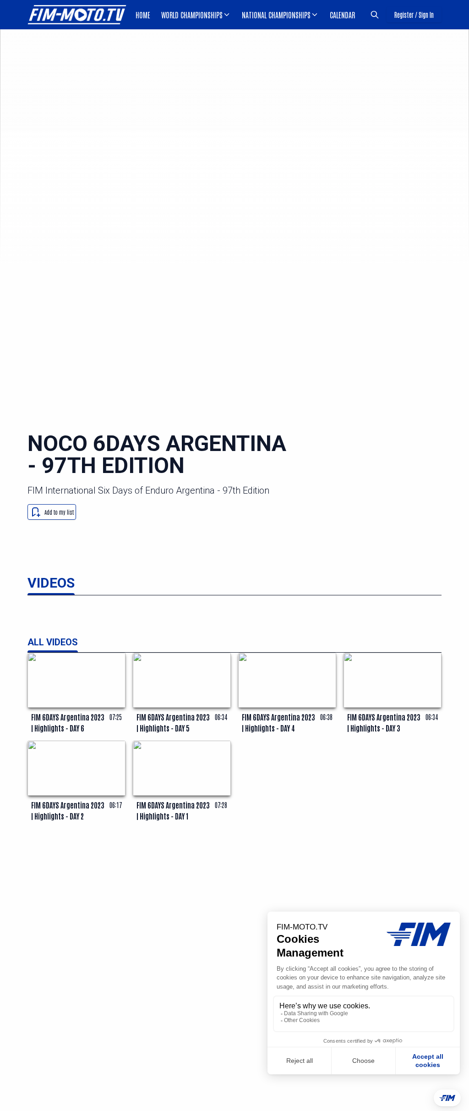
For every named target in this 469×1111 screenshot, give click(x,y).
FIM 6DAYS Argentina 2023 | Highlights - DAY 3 (383, 722)
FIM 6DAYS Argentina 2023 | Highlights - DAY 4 (278, 722)
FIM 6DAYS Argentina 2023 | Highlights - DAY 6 (67, 722)
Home (143, 14)
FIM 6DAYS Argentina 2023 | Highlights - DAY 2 (67, 810)
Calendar (342, 14)
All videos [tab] (52, 642)
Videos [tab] (51, 583)
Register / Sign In (414, 15)
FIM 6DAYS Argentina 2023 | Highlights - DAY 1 (173, 810)
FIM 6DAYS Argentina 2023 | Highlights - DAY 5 (173, 722)
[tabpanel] (234, 727)
